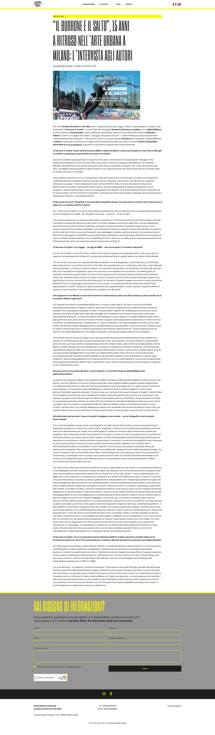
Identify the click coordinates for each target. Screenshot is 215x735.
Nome (37, 628)
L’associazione (88, 4)
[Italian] (175, 4)
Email (37, 638)
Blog (119, 4)
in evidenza (59, 66)
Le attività (103, 4)
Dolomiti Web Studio (117, 723)
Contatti (128, 4)
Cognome (113, 628)
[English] (179, 4)
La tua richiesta (41, 648)
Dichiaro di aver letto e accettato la (59, 667)
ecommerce (76, 144)
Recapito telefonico (117, 638)
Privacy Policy (74, 667)
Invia (145, 668)
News (70, 66)
